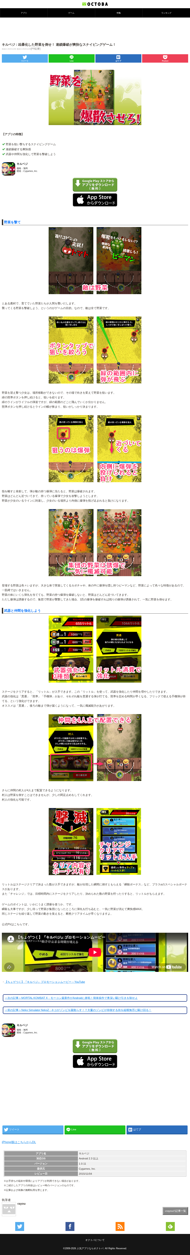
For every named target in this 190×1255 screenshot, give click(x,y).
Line (72, 61)
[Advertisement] (95, 29)
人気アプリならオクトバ (90, 1248)
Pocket (165, 61)
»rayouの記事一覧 (175, 1210)
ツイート (25, 61)
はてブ (118, 61)
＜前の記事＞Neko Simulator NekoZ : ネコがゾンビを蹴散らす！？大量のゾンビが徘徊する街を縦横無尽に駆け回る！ (78, 1010)
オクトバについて (95, 1240)
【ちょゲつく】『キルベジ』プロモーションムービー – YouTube (45, 981)
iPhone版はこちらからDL (19, 1142)
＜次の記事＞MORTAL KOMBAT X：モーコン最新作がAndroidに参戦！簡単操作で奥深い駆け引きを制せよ (71, 997)
